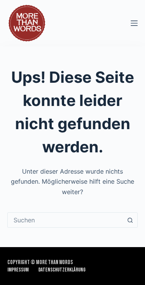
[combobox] (65, 220)
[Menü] (134, 23)
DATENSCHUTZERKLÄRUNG (61, 269)
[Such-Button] (130, 220)
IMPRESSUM (18, 269)
